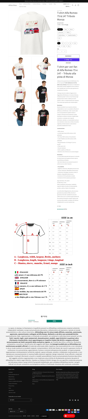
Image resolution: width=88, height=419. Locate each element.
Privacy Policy (11, 385)
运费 (67, 24)
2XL (75, 43)
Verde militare (62, 35)
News (33, 383)
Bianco (60, 29)
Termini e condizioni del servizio (15, 381)
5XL (69, 46)
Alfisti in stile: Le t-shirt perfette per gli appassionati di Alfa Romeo (43, 380)
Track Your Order (12, 392)
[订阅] (30, 400)
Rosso (71, 29)
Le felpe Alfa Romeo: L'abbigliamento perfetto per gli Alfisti (43, 376)
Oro (59, 38)
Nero (66, 29)
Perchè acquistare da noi (14, 374)
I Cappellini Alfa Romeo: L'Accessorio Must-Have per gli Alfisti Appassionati (43, 373)
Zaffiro (68, 32)
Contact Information (13, 383)
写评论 (54, 321)
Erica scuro (61, 32)
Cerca (10, 388)
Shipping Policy (12, 379)
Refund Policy (11, 376)
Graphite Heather (72, 35)
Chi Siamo (11, 372)
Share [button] (59, 206)
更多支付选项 (68, 62)
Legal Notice (11, 390)
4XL (64, 46)
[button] (27, 4)
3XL (59, 46)
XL (70, 43)
